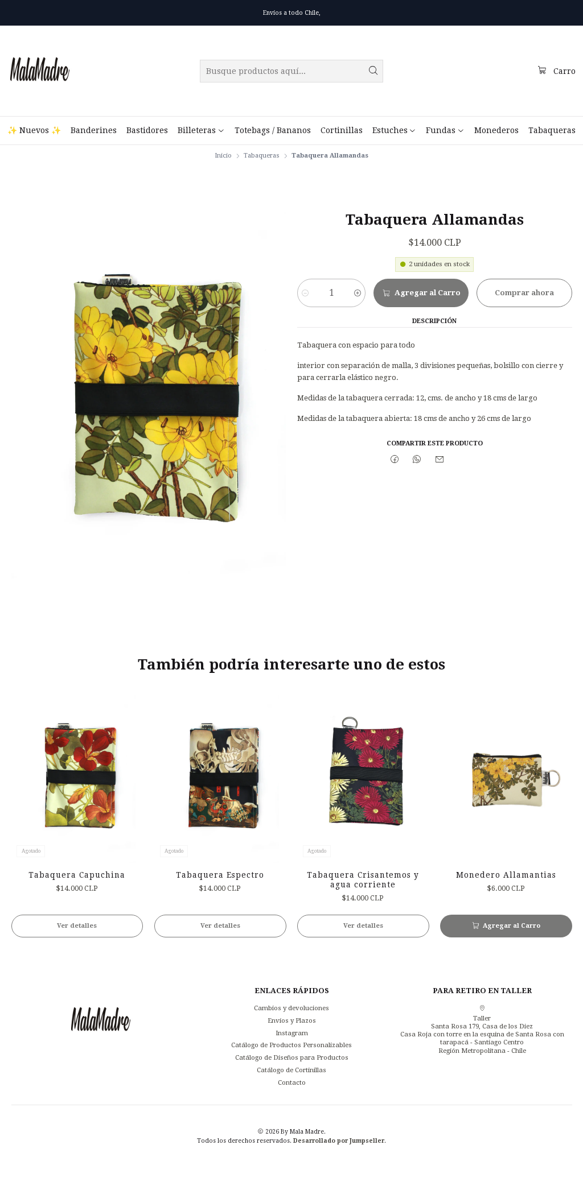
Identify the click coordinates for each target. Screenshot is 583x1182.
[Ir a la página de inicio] (40, 71)
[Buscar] (373, 71)
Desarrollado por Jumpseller (338, 1140)
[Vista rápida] (126, 775)
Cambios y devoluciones (291, 1008)
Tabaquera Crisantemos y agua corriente (363, 879)
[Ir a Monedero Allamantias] (506, 775)
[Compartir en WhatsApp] (417, 460)
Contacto (292, 1082)
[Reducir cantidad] (305, 293)
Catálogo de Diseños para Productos (291, 1057)
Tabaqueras (262, 155)
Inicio (223, 155)
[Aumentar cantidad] (357, 293)
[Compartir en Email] (440, 460)
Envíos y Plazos (292, 1020)
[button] (201, 130)
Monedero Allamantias (506, 874)
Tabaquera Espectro (220, 874)
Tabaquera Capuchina (76, 874)
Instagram (292, 1033)
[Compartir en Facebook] (395, 460)
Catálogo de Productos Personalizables (291, 1045)
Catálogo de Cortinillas (291, 1070)
